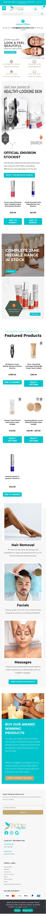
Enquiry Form (9, 854)
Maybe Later (27, 910)
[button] (4, 8)
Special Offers (8, 867)
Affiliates (6, 869)
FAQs (5, 882)
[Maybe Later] (43, 907)
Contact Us (7, 872)
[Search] (42, 14)
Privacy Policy (8, 879)
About (6, 877)
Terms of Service (9, 874)
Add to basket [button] (13, 221)
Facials (23, 605)
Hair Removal (23, 545)
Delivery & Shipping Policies (12, 884)
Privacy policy (32, 907)
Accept (17, 910)
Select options (33, 383)
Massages (23, 662)
